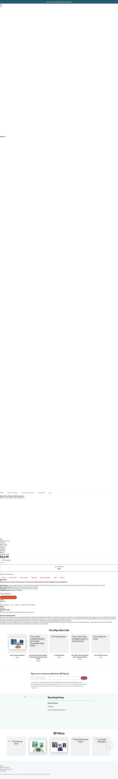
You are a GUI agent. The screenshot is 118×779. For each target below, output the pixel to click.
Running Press (6, 541)
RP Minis (2, 551)
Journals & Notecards (27, 493)
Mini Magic (41, 493)
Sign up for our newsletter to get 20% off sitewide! (59, 2)
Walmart (62, 577)
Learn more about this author (56, 710)
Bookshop (34, 577)
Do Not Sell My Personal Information (42, 774)
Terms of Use (17, 774)
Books (2, 493)
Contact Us (30, 774)
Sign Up (84, 678)
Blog (50, 493)
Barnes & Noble (13, 577)
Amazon (3, 577)
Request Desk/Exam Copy (8, 597)
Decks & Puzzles (13, 493)
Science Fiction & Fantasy (28, 605)
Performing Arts (4, 605)
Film (12, 605)
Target (55, 577)
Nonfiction (3, 601)
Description (3, 579)
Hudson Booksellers (45, 577)
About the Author (5, 610)
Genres (17, 605)
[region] (59, 746)
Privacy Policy (24, 774)
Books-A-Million (24, 577)
